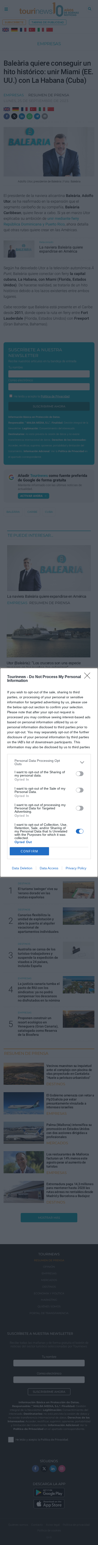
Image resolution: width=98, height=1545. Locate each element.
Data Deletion (22, 868)
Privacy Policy (76, 868)
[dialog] (49, 772)
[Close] (88, 677)
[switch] (79, 773)
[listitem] (49, 762)
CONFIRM (29, 851)
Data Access (49, 868)
